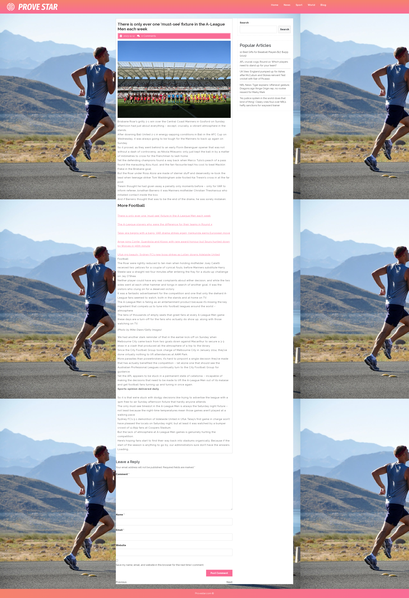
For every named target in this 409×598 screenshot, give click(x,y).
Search (244, 22)
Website (121, 545)
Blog (323, 5)
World (311, 5)
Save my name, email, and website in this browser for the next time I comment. (160, 565)
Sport (299, 5)
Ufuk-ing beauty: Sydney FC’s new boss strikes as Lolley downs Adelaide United (169, 254)
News (287, 5)
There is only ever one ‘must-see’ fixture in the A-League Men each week (164, 215)
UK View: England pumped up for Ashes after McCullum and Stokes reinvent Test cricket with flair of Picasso (262, 75)
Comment (122, 474)
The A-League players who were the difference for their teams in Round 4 (165, 224)
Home (274, 5)
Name (120, 514)
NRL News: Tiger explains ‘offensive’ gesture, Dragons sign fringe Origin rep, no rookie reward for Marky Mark (265, 89)
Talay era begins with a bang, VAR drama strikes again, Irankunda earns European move (174, 233)
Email (120, 530)
